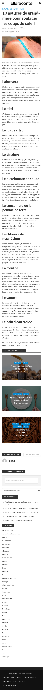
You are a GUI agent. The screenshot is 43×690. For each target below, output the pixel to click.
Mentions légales (10, 682)
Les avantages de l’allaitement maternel (19, 516)
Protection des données (26, 678)
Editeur (22, 682)
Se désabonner (9, 678)
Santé (22, 9)
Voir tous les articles (32, 454)
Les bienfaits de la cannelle (22, 431)
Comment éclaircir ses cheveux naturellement (21, 508)
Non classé (14, 9)
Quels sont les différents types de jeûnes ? (21, 398)
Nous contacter (9, 686)
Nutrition (17, 394)
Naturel (5, 9)
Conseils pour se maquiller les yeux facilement (21, 512)
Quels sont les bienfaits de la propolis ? (21, 367)
